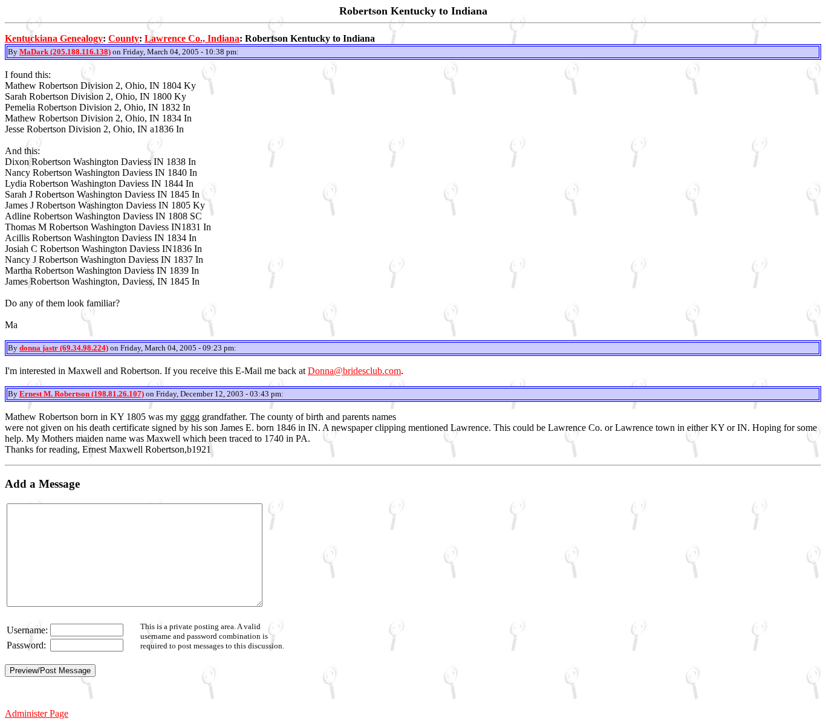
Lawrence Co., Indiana (192, 38)
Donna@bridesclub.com (354, 371)
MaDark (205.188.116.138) (65, 51)
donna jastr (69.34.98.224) (63, 347)
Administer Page (36, 713)
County (123, 38)
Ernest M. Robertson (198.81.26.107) (81, 393)
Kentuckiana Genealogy (54, 38)
